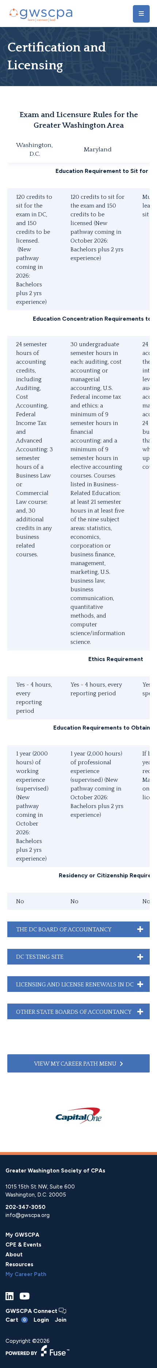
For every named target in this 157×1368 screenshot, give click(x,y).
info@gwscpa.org (27, 1215)
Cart (15, 1319)
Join (60, 1320)
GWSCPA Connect (32, 1310)
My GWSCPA (22, 1235)
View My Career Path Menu (75, 1063)
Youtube (24, 1296)
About (14, 1254)
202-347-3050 (25, 1207)
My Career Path (25, 1274)
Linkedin (9, 1296)
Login (41, 1319)
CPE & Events (23, 1244)
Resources (19, 1264)
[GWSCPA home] (40, 13)
